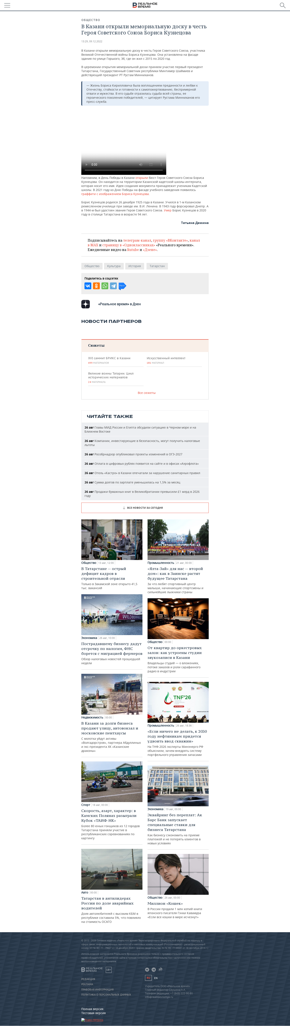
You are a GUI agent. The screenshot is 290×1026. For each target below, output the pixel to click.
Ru (148, 977)
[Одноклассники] (96, 285)
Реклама (87, 984)
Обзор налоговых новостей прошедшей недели (111, 653)
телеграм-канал (137, 240)
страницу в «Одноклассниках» (128, 245)
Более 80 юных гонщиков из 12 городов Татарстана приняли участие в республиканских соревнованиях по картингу (110, 824)
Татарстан (157, 266)
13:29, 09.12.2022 (91, 41)
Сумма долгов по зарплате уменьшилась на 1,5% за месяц (132, 482)
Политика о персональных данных (106, 994)
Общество (90, 20)
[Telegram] (113, 285)
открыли (141, 178)
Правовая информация (97, 989)
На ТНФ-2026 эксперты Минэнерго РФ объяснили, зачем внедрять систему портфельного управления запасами (177, 743)
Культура (114, 266)
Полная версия (92, 1009)
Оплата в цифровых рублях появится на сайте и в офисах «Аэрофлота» (141, 464)
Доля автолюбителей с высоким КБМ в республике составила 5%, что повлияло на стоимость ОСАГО (111, 910)
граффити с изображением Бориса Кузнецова (115, 194)
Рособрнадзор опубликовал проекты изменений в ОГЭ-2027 (133, 454)
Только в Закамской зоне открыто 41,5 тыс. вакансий (109, 578)
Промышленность (161, 562)
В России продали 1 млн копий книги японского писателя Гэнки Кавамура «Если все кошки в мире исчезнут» (175, 910)
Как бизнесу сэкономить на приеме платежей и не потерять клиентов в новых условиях (175, 828)
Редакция (88, 979)
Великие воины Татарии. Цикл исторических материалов (111, 377)
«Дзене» (150, 249)
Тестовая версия (93, 1013)
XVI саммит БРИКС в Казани (109, 360)
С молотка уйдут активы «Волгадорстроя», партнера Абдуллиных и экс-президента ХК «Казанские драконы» (111, 737)
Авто (84, 892)
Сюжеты (96, 345)
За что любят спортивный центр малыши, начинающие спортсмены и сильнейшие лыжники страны (175, 580)
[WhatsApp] (104, 285)
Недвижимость (92, 717)
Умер (168, 210)
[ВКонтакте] (87, 285)
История (134, 266)
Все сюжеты (147, 393)
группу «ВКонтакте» (170, 240)
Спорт (85, 805)
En (156, 978)
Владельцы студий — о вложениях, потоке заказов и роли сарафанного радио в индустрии (175, 659)
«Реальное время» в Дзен (119, 304)
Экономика (89, 638)
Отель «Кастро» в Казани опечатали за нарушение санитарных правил (142, 473)
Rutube (133, 249)
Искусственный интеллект (166, 360)
